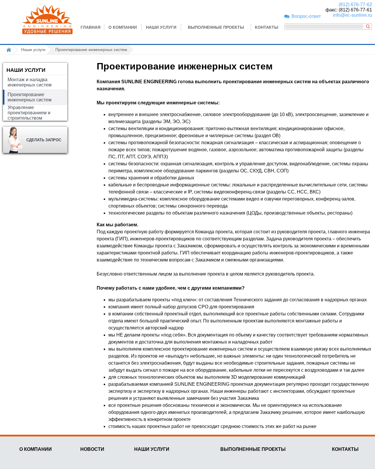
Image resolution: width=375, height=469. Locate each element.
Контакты (266, 27)
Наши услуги (161, 27)
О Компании (122, 27)
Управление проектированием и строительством (29, 112)
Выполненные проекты (216, 27)
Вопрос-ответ (306, 16)
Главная (90, 27)
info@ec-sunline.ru (352, 15)
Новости (92, 449)
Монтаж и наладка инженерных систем (30, 82)
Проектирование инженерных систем (30, 97)
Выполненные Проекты (253, 449)
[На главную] (10, 50)
